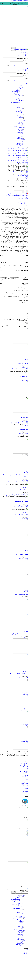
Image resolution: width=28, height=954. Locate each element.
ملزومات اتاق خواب (18, 116)
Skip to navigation (15, 0)
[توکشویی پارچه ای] (20, 342)
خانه (27, 171)
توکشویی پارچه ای (23, 363)
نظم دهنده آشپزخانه (15, 91)
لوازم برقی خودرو (19, 126)
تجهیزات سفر (20, 138)
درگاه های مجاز (24, 710)
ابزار (22, 108)
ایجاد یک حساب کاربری (20, 55)
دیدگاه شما (25, 302)
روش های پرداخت (24, 763)
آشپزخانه (21, 87)
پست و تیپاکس (24, 741)
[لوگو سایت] (15, 46)
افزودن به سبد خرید (18, 190)
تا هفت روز (25, 694)
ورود (26, 63)
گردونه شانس (25, 785)
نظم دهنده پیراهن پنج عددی (20, 489)
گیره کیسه (25, 178)
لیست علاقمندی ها (24, 773)
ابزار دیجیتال (20, 141)
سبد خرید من (25, 772)
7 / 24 (27, 725)
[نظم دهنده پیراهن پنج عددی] (17, 481)
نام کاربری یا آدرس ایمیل (22, 58)
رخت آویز (20, 95)
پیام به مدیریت (25, 793)
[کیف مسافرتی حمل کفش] (20, 506)
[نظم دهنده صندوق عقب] (20, 573)
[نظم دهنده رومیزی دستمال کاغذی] (20, 653)
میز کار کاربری (24, 776)
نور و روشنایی (19, 111)
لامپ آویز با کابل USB (23, 174)
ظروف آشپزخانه (16, 92)
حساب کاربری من (24, 771)
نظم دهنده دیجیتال (18, 144)
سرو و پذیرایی (19, 109)
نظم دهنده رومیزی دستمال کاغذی (19, 673)
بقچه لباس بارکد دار (23, 429)
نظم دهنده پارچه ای (15, 102)
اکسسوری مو (19, 129)
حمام (21, 118)
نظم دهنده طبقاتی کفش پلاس (20, 634)
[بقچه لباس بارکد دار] (18, 422)
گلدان (18, 107)
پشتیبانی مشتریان (24, 724)
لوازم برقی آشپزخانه (15, 94)
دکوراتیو (21, 103)
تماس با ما (25, 791)
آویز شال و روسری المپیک (21, 501)
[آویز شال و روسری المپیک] (15, 494)
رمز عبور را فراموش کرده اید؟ (21, 65)
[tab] (23, 200)
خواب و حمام (22, 171)
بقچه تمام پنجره (24, 417)
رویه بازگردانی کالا (24, 765)
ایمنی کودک (20, 132)
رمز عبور (25, 60)
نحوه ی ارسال (25, 740)
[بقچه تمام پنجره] (20, 395)
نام (27, 314)
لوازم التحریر (20, 130)
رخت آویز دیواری (16, 97)
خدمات (26, 779)
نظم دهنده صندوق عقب (21, 594)
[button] (23, 433)
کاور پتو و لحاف (24, 376)
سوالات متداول (24, 783)
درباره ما (26, 788)
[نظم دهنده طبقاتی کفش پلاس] (20, 613)
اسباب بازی (20, 133)
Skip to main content (23, 0)
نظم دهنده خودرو (19, 122)
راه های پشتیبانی (24, 784)
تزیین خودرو (20, 124)
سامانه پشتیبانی (24, 781)
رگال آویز (18, 98)
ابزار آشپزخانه (17, 90)
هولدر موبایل (20, 143)
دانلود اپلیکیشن (24, 792)
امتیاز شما (25, 300)
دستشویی (20, 117)
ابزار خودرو (20, 123)
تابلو (19, 106)
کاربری (26, 768)
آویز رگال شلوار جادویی (21, 554)
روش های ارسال (24, 764)
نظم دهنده (20, 100)
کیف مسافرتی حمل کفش (21, 514)
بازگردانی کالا (25, 693)
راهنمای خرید (25, 762)
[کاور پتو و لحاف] (19, 368)
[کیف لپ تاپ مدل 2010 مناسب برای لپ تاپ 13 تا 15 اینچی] (20, 453)
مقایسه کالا (25, 775)
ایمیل (26, 316)
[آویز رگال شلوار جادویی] (20, 533)
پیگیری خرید (25, 760)
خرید (27, 757)
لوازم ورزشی (20, 137)
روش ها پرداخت (24, 708)
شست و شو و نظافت (18, 114)
